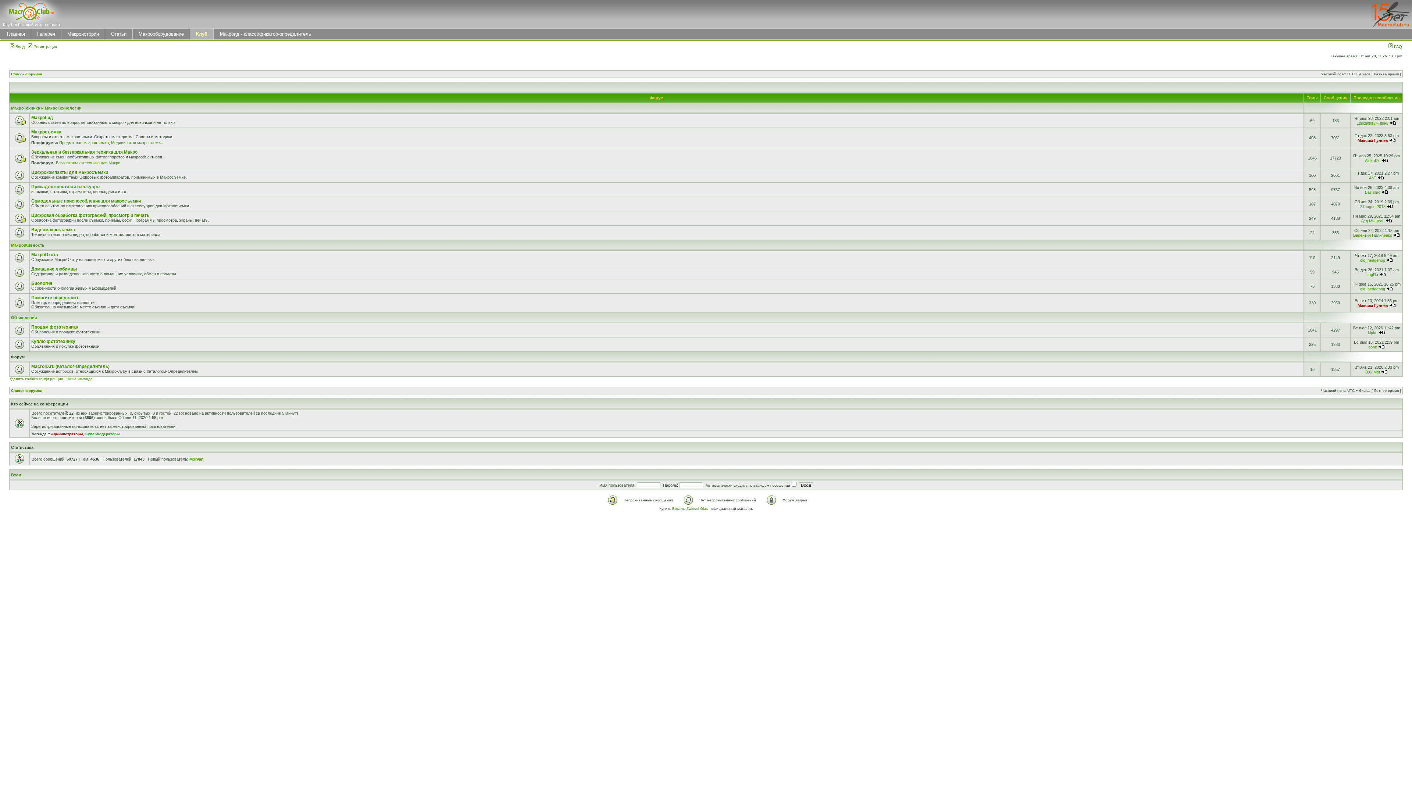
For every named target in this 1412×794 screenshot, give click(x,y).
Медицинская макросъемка (137, 142)
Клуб (201, 34)
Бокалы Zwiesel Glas (690, 509)
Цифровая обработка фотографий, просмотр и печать (90, 215)
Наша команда (80, 379)
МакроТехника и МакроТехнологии (46, 108)
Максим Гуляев (1373, 140)
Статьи (118, 34)
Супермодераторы (102, 434)
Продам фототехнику (54, 327)
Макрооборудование (161, 34)
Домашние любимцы (54, 269)
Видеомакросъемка (53, 229)
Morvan (196, 459)
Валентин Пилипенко (1372, 235)
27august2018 (1373, 206)
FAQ (1397, 46)
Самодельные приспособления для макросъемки (86, 201)
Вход (19, 46)
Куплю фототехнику (53, 341)
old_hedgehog (1372, 260)
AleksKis (1372, 160)
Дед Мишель (1372, 221)
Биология (41, 283)
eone (1372, 347)
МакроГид (42, 117)
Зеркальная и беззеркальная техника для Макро (84, 152)
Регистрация (44, 46)
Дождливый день (1372, 123)
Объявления (24, 317)
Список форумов (26, 74)
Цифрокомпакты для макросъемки (69, 172)
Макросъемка (46, 132)
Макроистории (83, 34)
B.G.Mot (1372, 372)
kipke (1372, 332)
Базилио (1372, 192)
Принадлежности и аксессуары (65, 186)
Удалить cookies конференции (36, 379)
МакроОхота (44, 254)
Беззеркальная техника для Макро (88, 163)
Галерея (46, 34)
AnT (1372, 178)
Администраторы (67, 434)
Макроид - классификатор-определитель (265, 34)
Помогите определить (55, 297)
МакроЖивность (27, 245)
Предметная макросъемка (84, 142)
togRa (1373, 274)
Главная (16, 34)
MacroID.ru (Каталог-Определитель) (70, 366)
